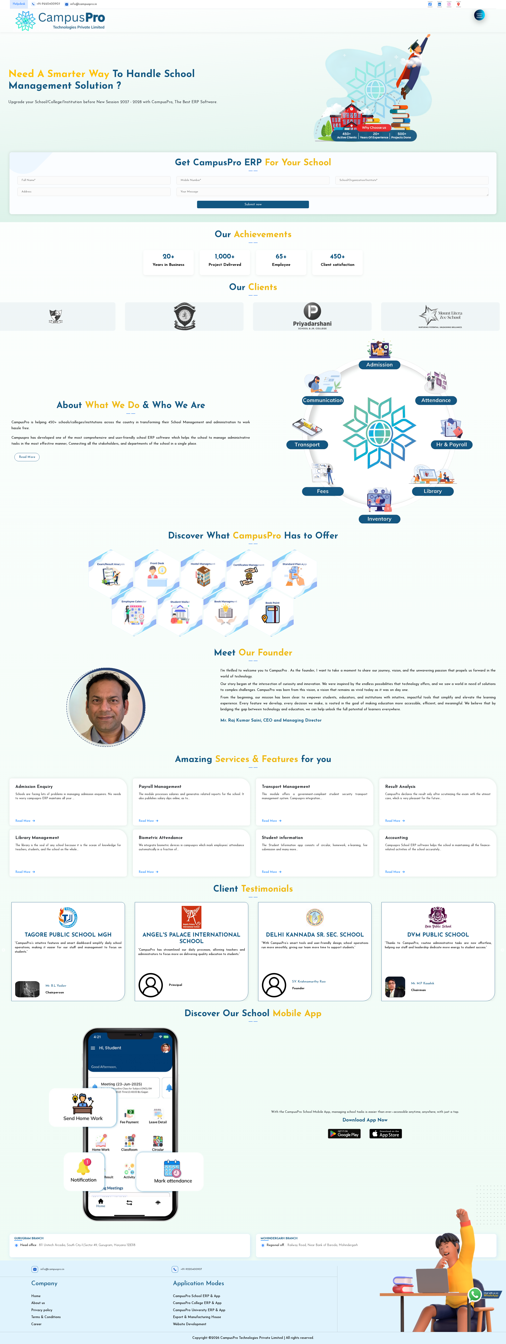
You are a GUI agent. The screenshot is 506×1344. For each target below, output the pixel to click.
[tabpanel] (61, 316)
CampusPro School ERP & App (196, 1296)
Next (502, 950)
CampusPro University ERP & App (199, 1310)
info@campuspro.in (83, 4)
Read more (27, 457)
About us (38, 1303)
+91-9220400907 (48, 4)
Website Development (189, 1324)
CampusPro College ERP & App (197, 1303)
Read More (23, 821)
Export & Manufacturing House (197, 1317)
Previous (4, 950)
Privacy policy (41, 1310)
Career (36, 1324)
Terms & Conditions (46, 1317)
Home (36, 1296)
